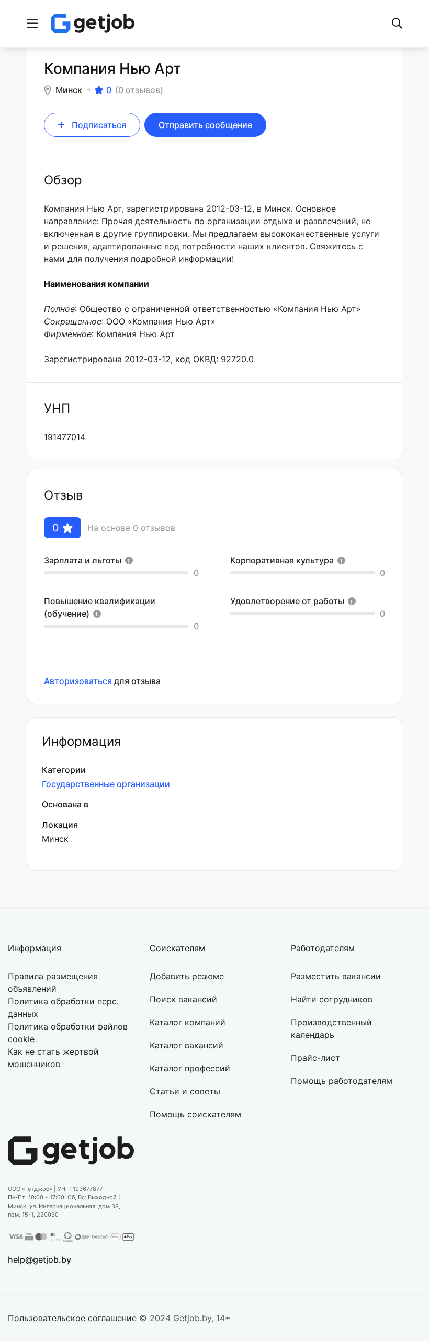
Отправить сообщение (205, 125)
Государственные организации (106, 784)
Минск (68, 90)
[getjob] (92, 23)
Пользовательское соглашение (72, 1318)
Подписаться (99, 125)
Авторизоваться (78, 681)
